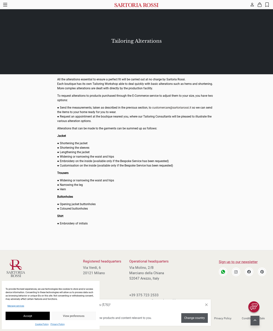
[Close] (206, 305)
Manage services (15, 306)
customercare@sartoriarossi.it (171, 107)
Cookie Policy (42, 324)
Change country (194, 318)
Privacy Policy (58, 324)
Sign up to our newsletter (238, 262)
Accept (27, 316)
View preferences (73, 316)
